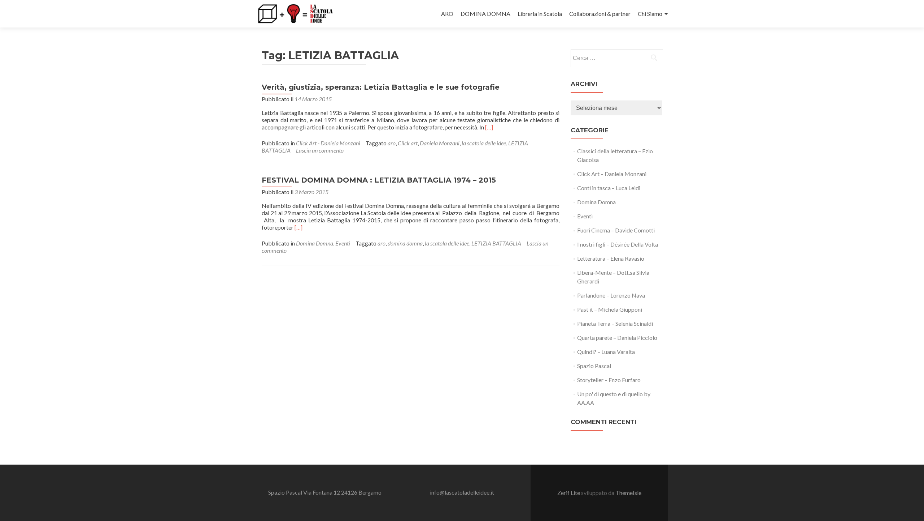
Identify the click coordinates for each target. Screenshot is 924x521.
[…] (489, 127)
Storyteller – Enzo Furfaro (609, 379)
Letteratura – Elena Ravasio (610, 258)
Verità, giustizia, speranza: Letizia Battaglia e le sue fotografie (381, 87)
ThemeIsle (628, 492)
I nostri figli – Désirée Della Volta (617, 244)
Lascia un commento (320, 150)
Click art (408, 143)
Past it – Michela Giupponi (609, 309)
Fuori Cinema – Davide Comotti (616, 230)
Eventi (342, 243)
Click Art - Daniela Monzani (328, 143)
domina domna (405, 243)
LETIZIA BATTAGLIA (496, 243)
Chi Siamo (650, 13)
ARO (447, 13)
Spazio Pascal (594, 365)
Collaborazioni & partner (600, 13)
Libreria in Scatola (540, 13)
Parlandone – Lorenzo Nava (611, 295)
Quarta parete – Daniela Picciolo (617, 337)
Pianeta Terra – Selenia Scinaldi (615, 323)
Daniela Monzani (439, 143)
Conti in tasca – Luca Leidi (608, 187)
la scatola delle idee (484, 143)
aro (392, 143)
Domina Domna (314, 243)
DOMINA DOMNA (485, 13)
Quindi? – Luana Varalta (606, 351)
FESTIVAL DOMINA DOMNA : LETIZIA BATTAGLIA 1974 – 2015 (379, 180)
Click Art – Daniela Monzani (611, 173)
